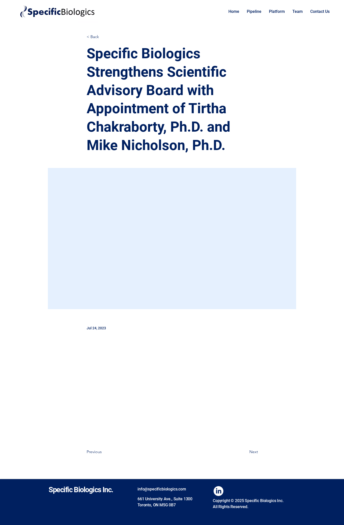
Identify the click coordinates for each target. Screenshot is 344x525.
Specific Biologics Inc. (81, 489)
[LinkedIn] (218, 491)
